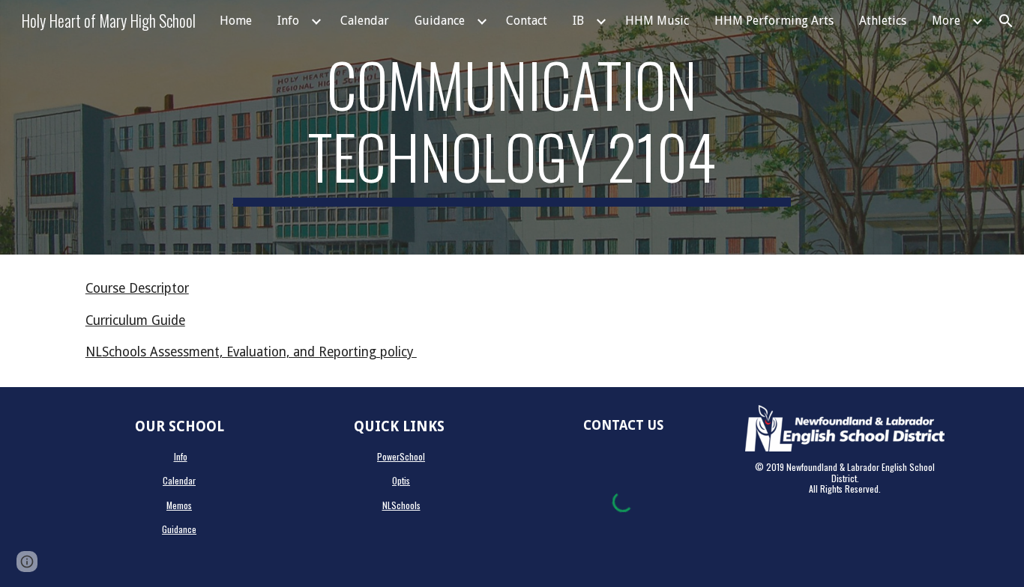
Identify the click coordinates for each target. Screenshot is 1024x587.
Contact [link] (526, 20)
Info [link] (288, 20)
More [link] (946, 20)
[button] (1006, 21)
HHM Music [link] (657, 20)
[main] (512, 127)
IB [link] (578, 20)
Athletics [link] (882, 20)
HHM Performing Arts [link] (774, 20)
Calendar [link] (364, 20)
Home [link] (236, 20)
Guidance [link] (440, 20)
